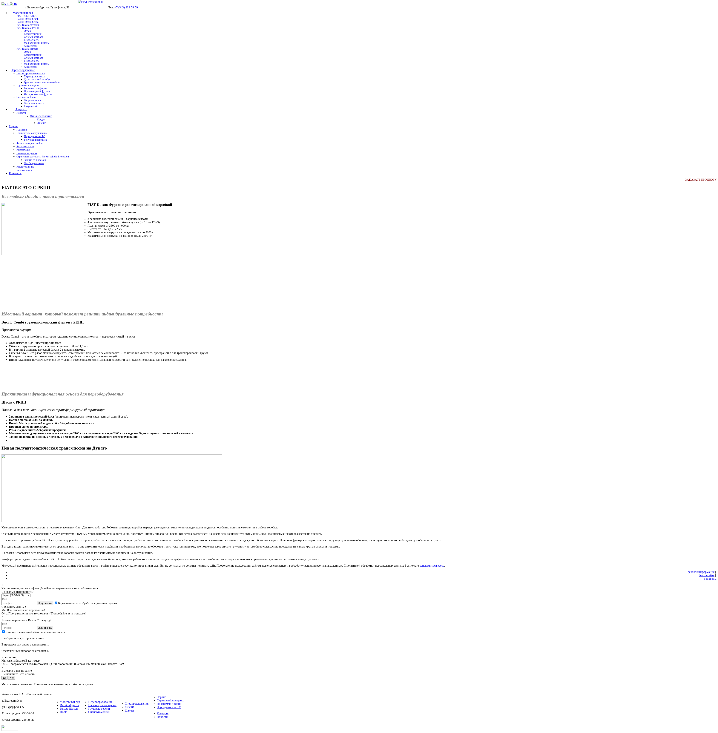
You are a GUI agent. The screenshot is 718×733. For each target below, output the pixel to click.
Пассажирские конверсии (30, 73)
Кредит (41, 119)
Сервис (13, 126)
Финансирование (41, 116)
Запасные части (25, 146)
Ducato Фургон (69, 705)
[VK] (5, 4)
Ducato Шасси (69, 708)
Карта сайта (706, 575)
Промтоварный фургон (37, 91)
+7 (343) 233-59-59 (126, 7)
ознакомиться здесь (432, 565)
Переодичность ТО (169, 707)
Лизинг (41, 123)
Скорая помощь (32, 100)
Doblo (63, 712)
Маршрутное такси (34, 76)
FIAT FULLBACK (26, 16)
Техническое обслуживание (31, 133)
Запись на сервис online (29, 143)
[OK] (13, 4)
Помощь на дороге (26, 153)
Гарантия (21, 129)
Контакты (15, 173)
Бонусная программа (35, 139)
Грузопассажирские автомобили (42, 82)
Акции (21, 109)
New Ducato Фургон (27, 25)
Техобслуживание (34, 163)
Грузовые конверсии (27, 85)
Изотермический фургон (38, 94)
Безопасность (31, 40)
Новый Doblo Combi (27, 19)
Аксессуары (30, 46)
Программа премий (169, 703)
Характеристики (33, 34)
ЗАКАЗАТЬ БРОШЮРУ (701, 179)
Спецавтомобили (26, 97)
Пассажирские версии (102, 705)
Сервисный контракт (170, 700)
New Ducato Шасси (27, 48)
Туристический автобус (37, 79)
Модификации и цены (36, 43)
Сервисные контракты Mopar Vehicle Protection (42, 156)
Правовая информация (699, 571)
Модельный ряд (23, 12)
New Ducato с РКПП (27, 28)
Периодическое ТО (34, 136)
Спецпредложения (136, 703)
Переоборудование (23, 70)
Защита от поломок (35, 160)
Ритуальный (31, 106)
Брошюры (710, 578)
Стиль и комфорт (33, 37)
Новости (21, 112)
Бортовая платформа (35, 88)
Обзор (27, 31)
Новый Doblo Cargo (27, 22)
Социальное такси (34, 103)
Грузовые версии (99, 708)
